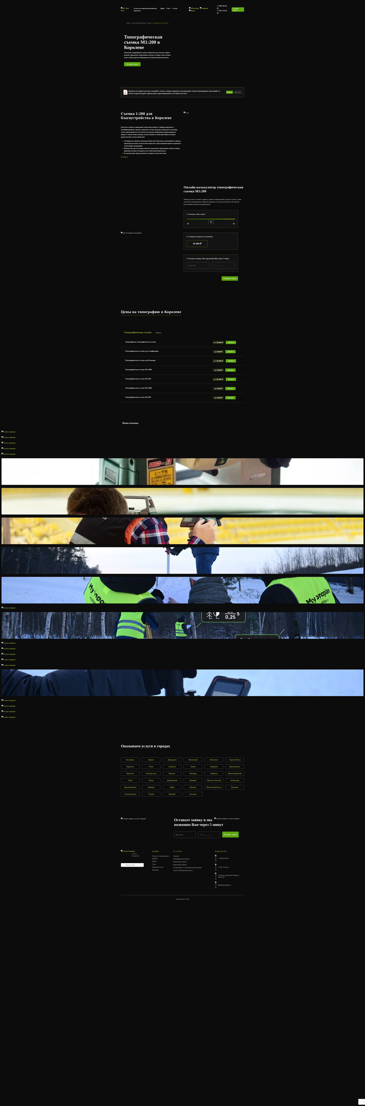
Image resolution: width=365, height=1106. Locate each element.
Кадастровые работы (180, 865)
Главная (128, 23)
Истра (151, 780)
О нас (168, 8)
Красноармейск (130, 787)
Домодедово (172, 760)
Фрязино (172, 794)
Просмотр (238, 92)
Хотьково (193, 794)
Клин (130, 780)
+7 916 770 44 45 (223, 867)
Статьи (174, 8)
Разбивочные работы (180, 862)
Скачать (229, 92)
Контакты (137, 10)
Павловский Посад (214, 787)
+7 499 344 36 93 (223, 858)
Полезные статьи (157, 867)
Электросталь (151, 773)
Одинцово (214, 767)
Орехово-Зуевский (214, 780)
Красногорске (234, 767)
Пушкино (234, 787)
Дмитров (193, 780)
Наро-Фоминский (235, 773)
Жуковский (193, 760)
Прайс (162, 8)
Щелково (130, 773)
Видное (151, 760)
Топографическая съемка (181, 859)
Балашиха (130, 760)
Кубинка (151, 787)
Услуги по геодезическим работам (145, 8)
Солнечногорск (130, 794)
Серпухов (172, 767)
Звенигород (234, 780)
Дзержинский (172, 780)
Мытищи (193, 773)
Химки (193, 767)
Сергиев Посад (235, 760)
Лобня (172, 787)
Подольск (130, 767)
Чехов (151, 767)
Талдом (151, 794)
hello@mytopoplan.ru (224, 885)
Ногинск (193, 787)
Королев (172, 773)
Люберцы (214, 773)
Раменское (214, 760)
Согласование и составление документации (187, 867)
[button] (151, 157)
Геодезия (149, 23)
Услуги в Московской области (138, 23)
